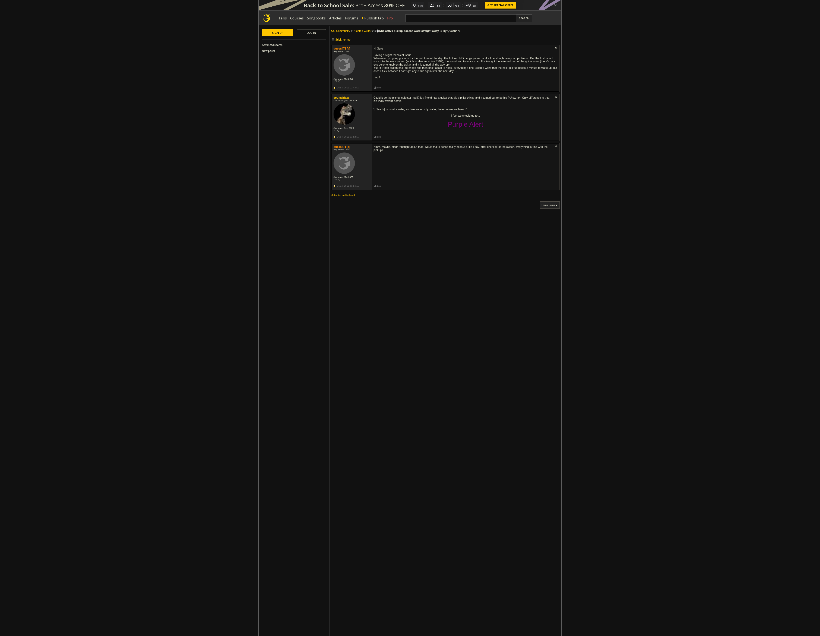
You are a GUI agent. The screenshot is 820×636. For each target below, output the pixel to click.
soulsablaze (341, 97)
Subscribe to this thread (343, 195)
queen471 (340, 48)
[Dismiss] (555, 5)
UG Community (340, 30)
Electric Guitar (362, 30)
